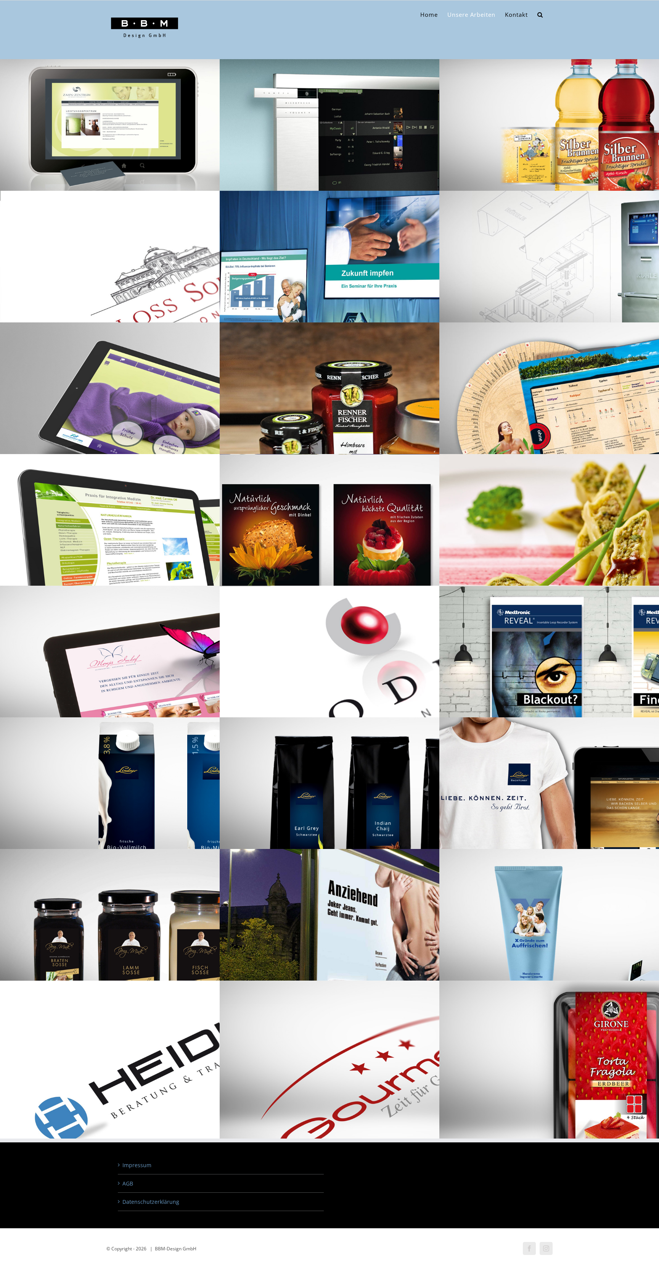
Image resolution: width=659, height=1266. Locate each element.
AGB (127, 1183)
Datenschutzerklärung (150, 1201)
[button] (540, 14)
